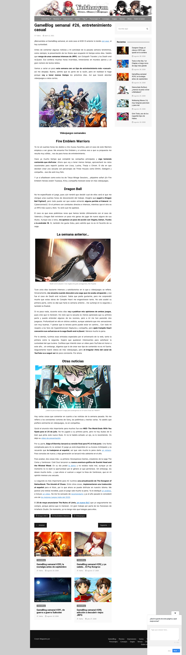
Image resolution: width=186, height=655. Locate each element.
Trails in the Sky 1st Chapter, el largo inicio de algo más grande (140, 63)
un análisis (106, 491)
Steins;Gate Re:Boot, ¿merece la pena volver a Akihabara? (140, 89)
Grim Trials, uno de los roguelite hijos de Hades (140, 116)
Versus (122, 19)
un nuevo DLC (83, 503)
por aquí (105, 41)
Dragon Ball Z (43, 516)
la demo (72, 466)
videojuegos (80, 516)
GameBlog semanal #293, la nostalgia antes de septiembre (51, 565)
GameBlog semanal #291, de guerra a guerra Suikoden (51, 611)
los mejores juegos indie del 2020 (55, 497)
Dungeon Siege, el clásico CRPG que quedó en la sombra (139, 50)
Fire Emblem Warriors (62, 516)
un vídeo (46, 494)
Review (56, 19)
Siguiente (103, 525)
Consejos (105, 19)
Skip (169, 650)
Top (84, 19)
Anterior (42, 525)
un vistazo (106, 450)
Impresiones (68, 19)
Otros (129, 19)
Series (77, 19)
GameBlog (45, 19)
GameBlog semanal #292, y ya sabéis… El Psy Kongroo (91, 565)
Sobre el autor (139, 19)
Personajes (94, 19)
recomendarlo (77, 494)
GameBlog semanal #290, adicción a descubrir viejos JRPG (90, 612)
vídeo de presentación (50, 438)
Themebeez (55, 639)
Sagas (114, 19)
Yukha (38, 36)
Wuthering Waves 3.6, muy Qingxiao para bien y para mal (140, 102)
